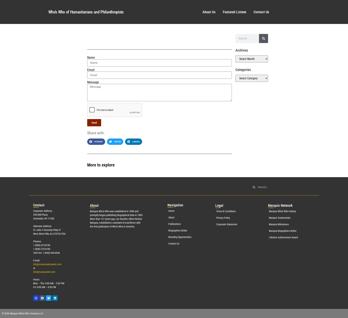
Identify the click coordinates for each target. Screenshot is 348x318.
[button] (96, 141)
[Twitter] (48, 298)
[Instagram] (36, 298)
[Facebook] (42, 298)
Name (91, 57)
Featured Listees (234, 12)
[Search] (263, 38)
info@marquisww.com (44, 271)
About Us (209, 12)
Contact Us (261, 12)
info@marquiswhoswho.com (47, 264)
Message (93, 82)
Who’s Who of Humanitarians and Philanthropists (86, 12)
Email (90, 70)
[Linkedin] (55, 298)
